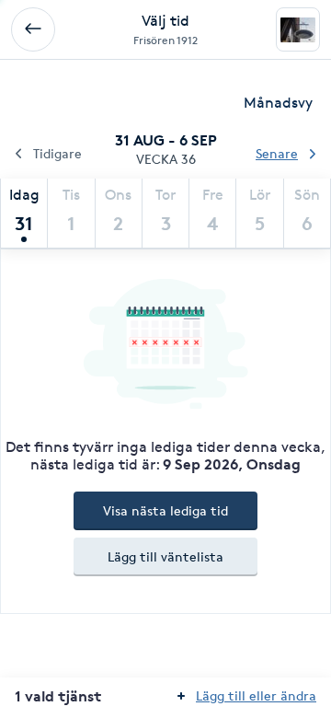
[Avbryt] (33, 29)
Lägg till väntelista (165, 556)
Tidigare (57, 153)
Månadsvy (278, 102)
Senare (277, 153)
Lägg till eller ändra (256, 695)
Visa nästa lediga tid (165, 510)
